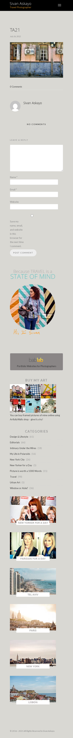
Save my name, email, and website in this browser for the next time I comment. (17, 234)
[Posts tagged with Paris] (33, 631)
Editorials (15, 442)
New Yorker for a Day (21, 465)
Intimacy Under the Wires (23, 448)
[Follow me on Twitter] (35, 344)
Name (13, 177)
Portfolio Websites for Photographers (36, 366)
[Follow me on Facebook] (33, 344)
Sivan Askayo (32, 103)
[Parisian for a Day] (33, 560)
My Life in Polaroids (20, 453)
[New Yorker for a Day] (33, 524)
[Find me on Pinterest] (40, 344)
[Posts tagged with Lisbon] (33, 703)
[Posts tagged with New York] (33, 667)
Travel (13, 476)
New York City (17, 459)
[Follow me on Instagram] (37, 344)
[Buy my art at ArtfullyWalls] (33, 411)
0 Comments (16, 86)
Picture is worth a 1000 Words (26, 471)
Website (14, 201)
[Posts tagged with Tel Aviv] (33, 595)
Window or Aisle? (19, 488)
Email (13, 189)
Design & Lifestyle (19, 436)
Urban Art (15, 482)
